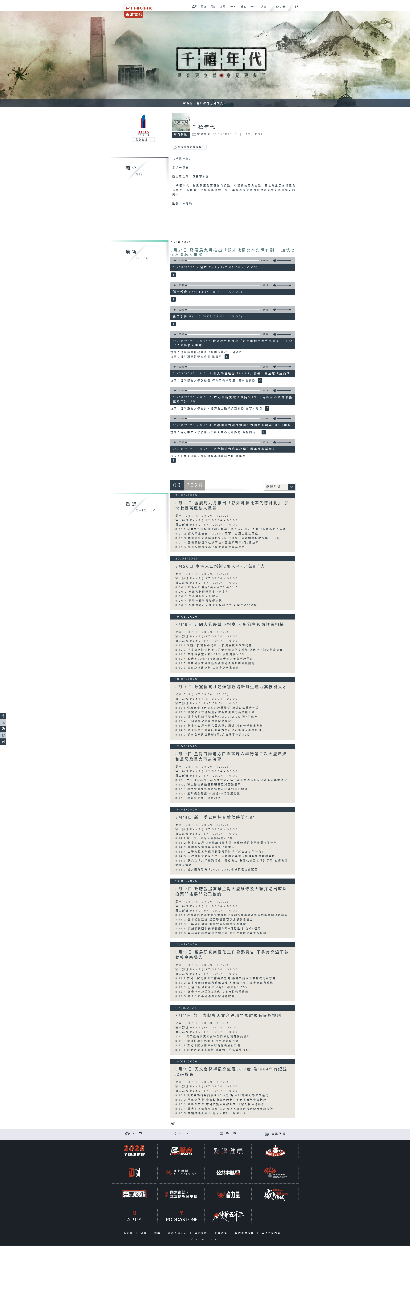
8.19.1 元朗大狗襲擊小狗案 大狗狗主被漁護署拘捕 (213, 645)
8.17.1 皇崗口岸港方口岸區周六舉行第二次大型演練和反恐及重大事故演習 (231, 780)
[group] (274, 260)
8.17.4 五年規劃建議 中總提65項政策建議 (209, 793)
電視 (202, 8)
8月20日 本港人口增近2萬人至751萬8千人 (220, 566)
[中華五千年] (228, 1216)
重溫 (242, 8)
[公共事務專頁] (228, 1172)
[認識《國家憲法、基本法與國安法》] (181, 1194)
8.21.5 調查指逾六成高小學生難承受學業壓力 (210, 547)
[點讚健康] (228, 1151)
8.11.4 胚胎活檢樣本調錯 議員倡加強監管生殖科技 (214, 1050)
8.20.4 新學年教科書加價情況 (198, 600)
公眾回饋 (278, 1133)
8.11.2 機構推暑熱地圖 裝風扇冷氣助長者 (207, 1041)
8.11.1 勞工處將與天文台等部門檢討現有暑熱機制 (212, 1036)
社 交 (184, 1133)
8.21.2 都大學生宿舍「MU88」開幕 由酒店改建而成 (216, 533)
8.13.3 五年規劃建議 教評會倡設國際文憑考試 (210, 924)
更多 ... (174, 1123)
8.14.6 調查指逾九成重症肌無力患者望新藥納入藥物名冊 (218, 730)
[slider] (284, 260)
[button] (174, 260)
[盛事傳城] (275, 1194)
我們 (262, 8)
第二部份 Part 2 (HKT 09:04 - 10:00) (207, 524)
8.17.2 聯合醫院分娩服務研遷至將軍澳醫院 (208, 784)
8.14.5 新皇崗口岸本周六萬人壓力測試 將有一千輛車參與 (219, 725)
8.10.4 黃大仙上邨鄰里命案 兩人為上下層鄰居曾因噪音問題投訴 (224, 1108)
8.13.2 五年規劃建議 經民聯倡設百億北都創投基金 (214, 919)
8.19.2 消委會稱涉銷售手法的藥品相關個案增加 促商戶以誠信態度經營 (229, 650)
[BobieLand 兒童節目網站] (275, 1151)
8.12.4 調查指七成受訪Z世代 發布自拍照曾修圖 (212, 991)
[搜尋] (296, 5)
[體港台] (181, 1151)
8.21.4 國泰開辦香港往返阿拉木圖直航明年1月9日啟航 (217, 542)
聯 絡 (231, 1133)
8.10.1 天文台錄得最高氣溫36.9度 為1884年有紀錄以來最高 (222, 1095)
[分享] (174, 1133)
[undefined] (194, 6)
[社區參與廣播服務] (275, 1172)
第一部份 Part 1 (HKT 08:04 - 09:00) (207, 520)
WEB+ (232, 8)
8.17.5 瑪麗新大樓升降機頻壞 (198, 798)
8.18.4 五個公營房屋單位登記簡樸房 (203, 721)
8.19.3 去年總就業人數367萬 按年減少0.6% (210, 654)
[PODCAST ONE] (181, 1216)
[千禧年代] (173, 275)
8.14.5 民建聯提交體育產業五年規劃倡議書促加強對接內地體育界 (225, 856)
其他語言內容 (272, 1233)
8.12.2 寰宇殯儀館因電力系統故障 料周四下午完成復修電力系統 (226, 982)
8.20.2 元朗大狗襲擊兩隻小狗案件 (202, 591)
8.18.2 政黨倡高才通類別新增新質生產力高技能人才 (215, 712)
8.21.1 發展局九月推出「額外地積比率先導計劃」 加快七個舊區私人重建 (230, 529)
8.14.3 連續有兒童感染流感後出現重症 (205, 847)
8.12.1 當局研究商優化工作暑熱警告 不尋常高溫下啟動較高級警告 (225, 978)
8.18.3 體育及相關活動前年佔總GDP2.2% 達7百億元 (216, 716)
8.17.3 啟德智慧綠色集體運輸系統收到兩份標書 (211, 789)
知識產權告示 (178, 1233)
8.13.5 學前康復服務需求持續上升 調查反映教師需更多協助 (221, 933)
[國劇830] (134, 1172)
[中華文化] (134, 1194)
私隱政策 (222, 1233)
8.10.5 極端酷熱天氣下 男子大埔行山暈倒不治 (210, 1113)
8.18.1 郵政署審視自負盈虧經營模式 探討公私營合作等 (217, 707)
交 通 (137, 1133)
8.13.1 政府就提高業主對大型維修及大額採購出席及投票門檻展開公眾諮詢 (231, 915)
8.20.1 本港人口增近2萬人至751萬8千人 (207, 587)
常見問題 (202, 1233)
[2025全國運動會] (134, 1151)
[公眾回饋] (267, 1134)
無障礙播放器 (245, 1233)
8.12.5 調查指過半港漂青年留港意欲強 (205, 996)
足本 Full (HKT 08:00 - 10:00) (202, 515)
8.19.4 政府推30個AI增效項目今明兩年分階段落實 (214, 658)
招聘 (144, 1233)
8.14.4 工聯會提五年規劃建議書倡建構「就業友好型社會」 (220, 851)
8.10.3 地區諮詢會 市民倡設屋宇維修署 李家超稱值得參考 (220, 1104)
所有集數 (181, 134)
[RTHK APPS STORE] (134, 1216)
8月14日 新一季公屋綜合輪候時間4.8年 (216, 817)
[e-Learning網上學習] (181, 1172)
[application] (231, 260)
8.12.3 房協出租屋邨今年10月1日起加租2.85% (211, 987)
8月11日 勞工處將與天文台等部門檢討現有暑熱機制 (228, 1015)
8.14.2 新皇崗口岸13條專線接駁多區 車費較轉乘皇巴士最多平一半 (226, 842)
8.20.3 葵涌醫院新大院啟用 (197, 596)
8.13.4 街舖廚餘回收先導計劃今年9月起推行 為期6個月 (218, 928)
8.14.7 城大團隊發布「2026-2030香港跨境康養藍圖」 (218, 869)
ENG (278, 6)
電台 (212, 8)
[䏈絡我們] (221, 1133)
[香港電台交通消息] (127, 1133)
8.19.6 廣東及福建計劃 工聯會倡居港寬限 (207, 667)
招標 (158, 1233)
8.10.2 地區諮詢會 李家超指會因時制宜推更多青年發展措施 (221, 1100)
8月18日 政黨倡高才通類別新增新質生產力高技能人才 (231, 687)
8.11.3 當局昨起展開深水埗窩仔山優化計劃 (208, 1045)
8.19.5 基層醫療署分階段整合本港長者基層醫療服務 (215, 663)
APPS (252, 8)
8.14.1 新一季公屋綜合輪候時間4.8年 (204, 838)
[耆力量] (228, 1194)
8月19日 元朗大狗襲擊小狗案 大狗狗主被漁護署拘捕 (229, 624)
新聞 (221, 8)
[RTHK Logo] (136, 9)
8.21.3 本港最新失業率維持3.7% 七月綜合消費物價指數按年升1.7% (227, 538)
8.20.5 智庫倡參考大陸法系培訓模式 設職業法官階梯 (216, 605)
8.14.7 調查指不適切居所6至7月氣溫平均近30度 (212, 734)
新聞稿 (129, 1233)
